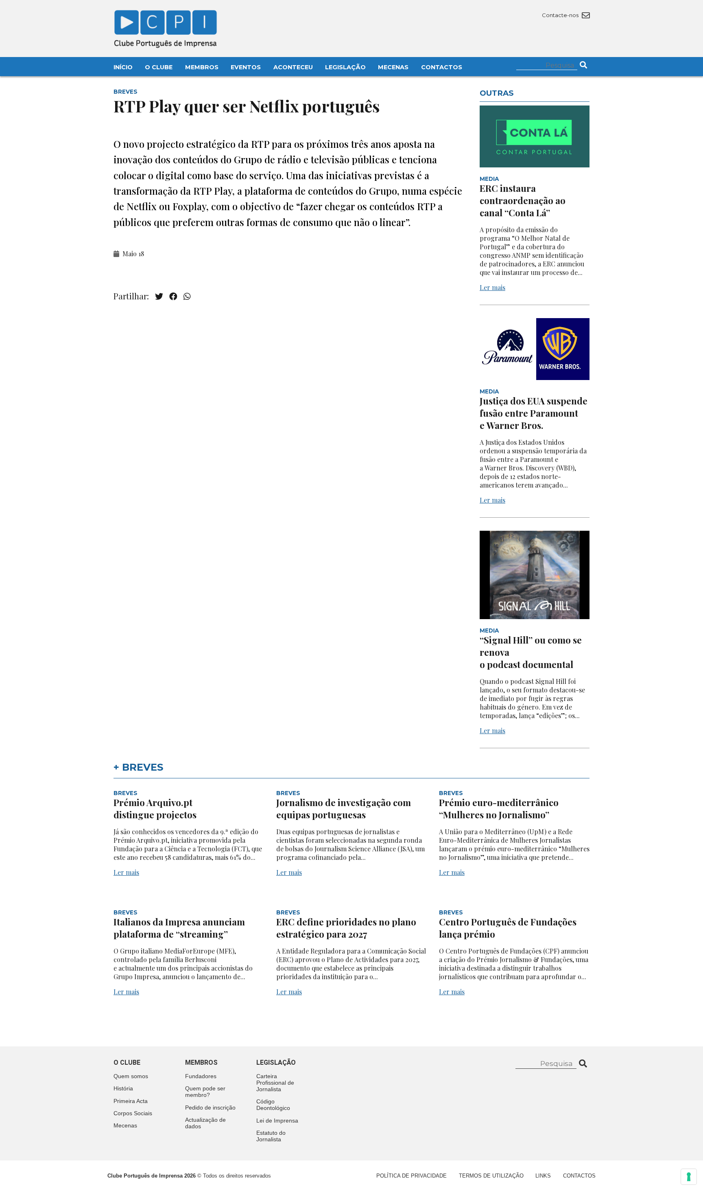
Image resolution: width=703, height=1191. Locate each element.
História (123, 1088)
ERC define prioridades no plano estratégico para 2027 (346, 928)
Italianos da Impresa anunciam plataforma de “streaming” (179, 928)
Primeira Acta (131, 1101)
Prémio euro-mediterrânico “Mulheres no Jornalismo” (499, 808)
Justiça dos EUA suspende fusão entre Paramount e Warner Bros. (533, 413)
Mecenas (393, 67)
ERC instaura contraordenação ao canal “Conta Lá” (522, 200)
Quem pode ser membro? (205, 1091)
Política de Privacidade (411, 1176)
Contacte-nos (561, 15)
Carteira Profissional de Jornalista (275, 1082)
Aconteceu (293, 67)
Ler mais (492, 287)
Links (543, 1176)
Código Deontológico (273, 1104)
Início (123, 67)
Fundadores (200, 1076)
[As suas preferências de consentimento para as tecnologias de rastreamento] (688, 1176)
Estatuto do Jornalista (271, 1136)
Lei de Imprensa (277, 1120)
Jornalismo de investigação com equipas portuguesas (343, 808)
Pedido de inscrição (210, 1107)
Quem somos (131, 1076)
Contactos (441, 67)
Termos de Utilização (491, 1176)
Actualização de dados (205, 1122)
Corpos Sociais (133, 1113)
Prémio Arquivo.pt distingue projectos (156, 808)
